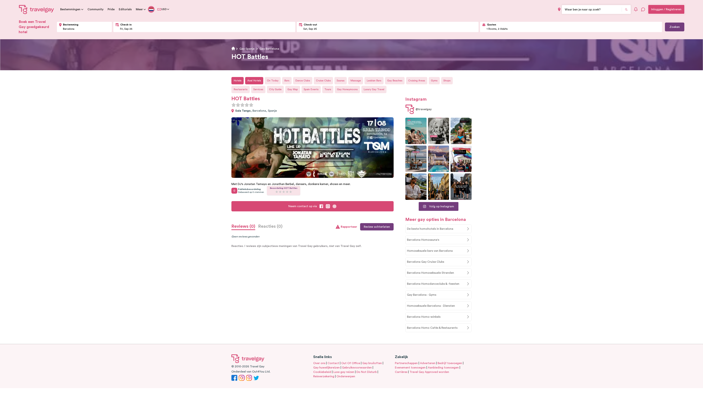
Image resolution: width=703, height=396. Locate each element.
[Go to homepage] (36, 9)
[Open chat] (643, 9)
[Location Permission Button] (559, 9)
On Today (272, 80)
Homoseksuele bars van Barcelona (430, 250)
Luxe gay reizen (343, 372)
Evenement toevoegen (410, 367)
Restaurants (241, 89)
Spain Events (311, 89)
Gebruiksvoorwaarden (357, 367)
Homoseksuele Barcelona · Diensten (431, 305)
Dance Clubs (302, 80)
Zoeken (674, 26)
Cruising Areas (416, 80)
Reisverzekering (323, 376)
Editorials (125, 9)
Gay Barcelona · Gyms (421, 294)
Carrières (401, 372)
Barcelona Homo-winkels (423, 316)
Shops (447, 80)
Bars (286, 80)
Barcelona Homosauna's (423, 239)
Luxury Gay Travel (374, 89)
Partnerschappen (406, 363)
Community (95, 9)
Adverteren (427, 363)
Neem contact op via (302, 206)
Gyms (434, 80)
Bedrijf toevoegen (450, 363)
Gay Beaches (394, 80)
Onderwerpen (345, 376)
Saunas (341, 80)
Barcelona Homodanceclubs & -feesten (433, 283)
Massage (355, 80)
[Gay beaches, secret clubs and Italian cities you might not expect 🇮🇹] (415, 131)
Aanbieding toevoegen (443, 367)
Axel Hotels (254, 80)
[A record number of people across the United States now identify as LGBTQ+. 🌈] (461, 159)
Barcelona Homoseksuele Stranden (430, 272)
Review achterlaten (377, 226)
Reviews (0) (243, 226)
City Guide (275, 89)
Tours (327, 89)
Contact (333, 363)
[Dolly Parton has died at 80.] (438, 131)
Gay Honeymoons (347, 89)
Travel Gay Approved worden (429, 372)
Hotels (237, 80)
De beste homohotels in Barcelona (430, 228)
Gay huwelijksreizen (326, 367)
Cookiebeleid (322, 372)
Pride (111, 9)
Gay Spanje (246, 48)
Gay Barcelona (269, 48)
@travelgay (424, 109)
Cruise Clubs (323, 80)
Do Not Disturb (366, 372)
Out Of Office (350, 363)
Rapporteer (349, 226)
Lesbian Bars (374, 80)
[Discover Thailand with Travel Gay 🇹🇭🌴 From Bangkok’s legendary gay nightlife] (461, 131)
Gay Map (292, 89)
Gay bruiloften (372, 363)
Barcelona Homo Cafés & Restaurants (432, 327)
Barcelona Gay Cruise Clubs (425, 261)
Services (258, 89)
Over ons (319, 363)
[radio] (233, 105)
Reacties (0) (270, 226)
